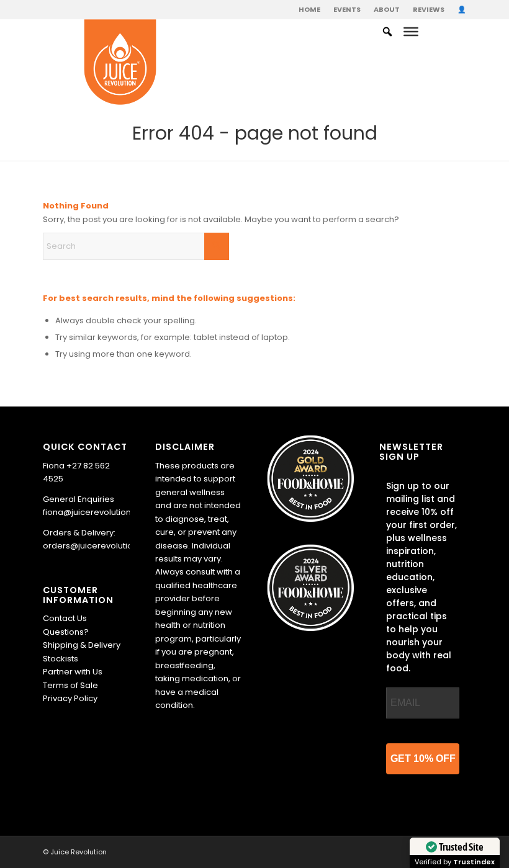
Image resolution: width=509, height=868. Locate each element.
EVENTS (347, 9)
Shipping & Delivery (81, 645)
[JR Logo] (120, 62)
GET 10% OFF (423, 758)
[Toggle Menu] (410, 31)
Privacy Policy (70, 698)
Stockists (60, 658)
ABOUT (387, 9)
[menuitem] (309, 9)
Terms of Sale (70, 685)
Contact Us (65, 618)
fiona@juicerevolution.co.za (99, 512)
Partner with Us (72, 672)
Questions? (66, 632)
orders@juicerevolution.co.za (102, 546)
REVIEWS (428, 9)
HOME (309, 9)
